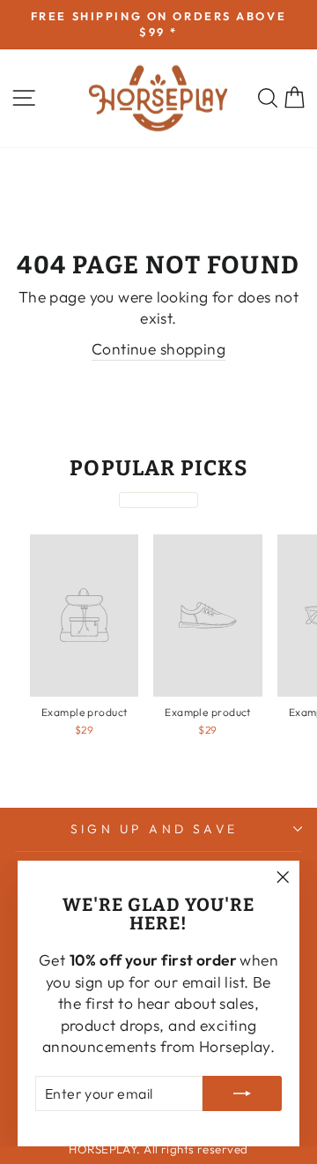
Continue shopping (158, 349)
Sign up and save (154, 829)
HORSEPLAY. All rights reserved (158, 1149)
